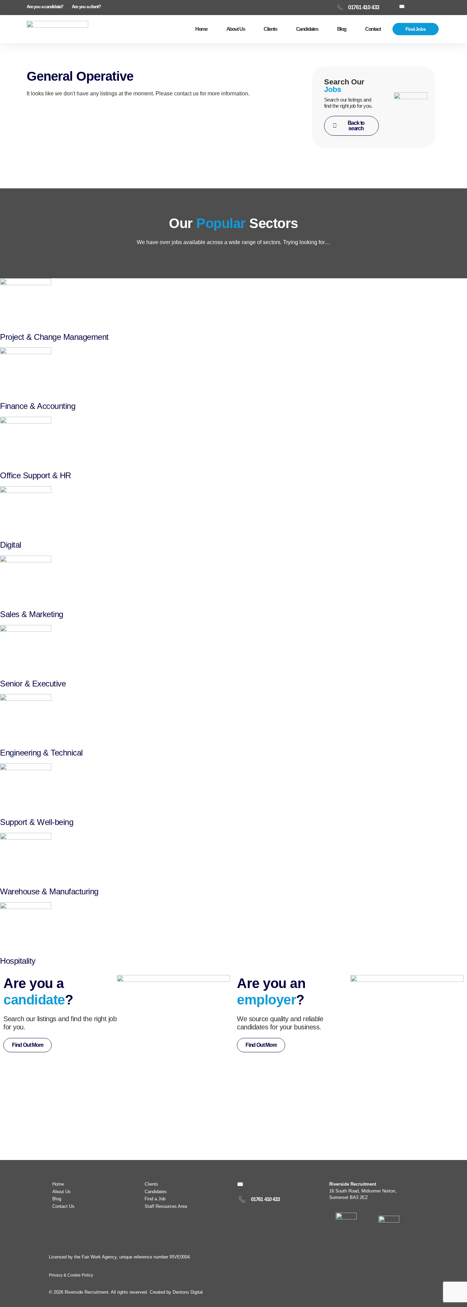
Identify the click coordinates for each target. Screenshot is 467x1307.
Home (201, 29)
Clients (270, 29)
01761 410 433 (265, 1199)
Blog (341, 29)
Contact (373, 29)
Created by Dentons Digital (176, 1292)
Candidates (307, 29)
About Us (235, 29)
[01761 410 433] (242, 1199)
